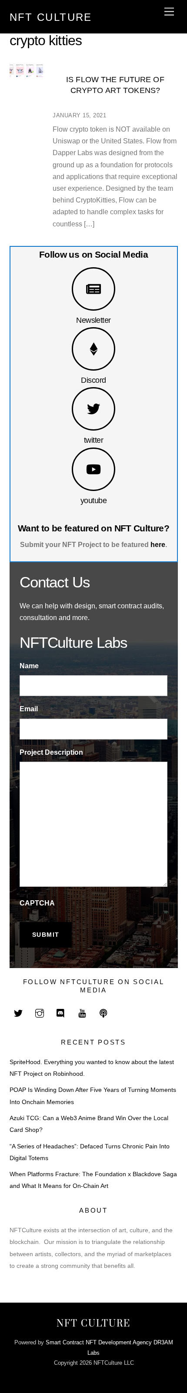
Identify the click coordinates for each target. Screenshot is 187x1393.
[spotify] (103, 1012)
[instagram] (39, 1012)
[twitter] (18, 1012)
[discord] (61, 1012)
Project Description (51, 752)
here (157, 544)
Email (29, 709)
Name (29, 666)
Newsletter (93, 320)
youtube (93, 500)
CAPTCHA (37, 903)
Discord (93, 380)
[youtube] (82, 1012)
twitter (93, 439)
